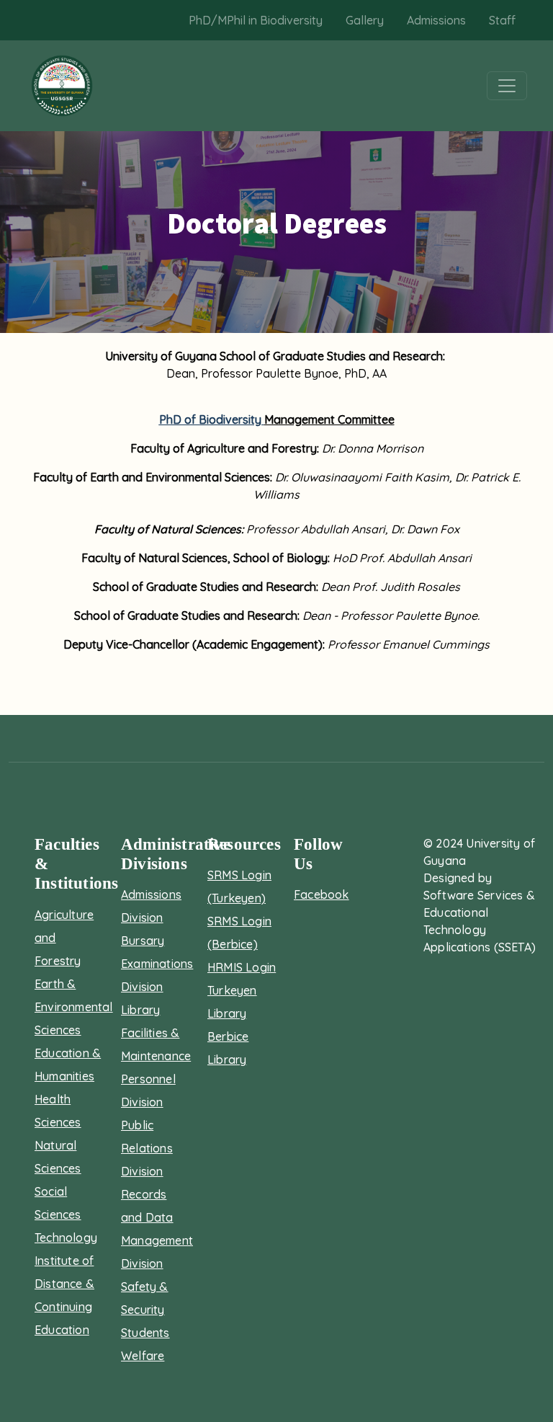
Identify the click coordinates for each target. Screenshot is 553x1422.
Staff (502, 20)
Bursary (142, 940)
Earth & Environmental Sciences (74, 1007)
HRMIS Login (241, 967)
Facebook (321, 894)
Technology (66, 1237)
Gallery (365, 20)
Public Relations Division (147, 1148)
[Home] (62, 85)
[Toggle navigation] (507, 85)
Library (140, 1010)
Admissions (436, 20)
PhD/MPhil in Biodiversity (256, 20)
